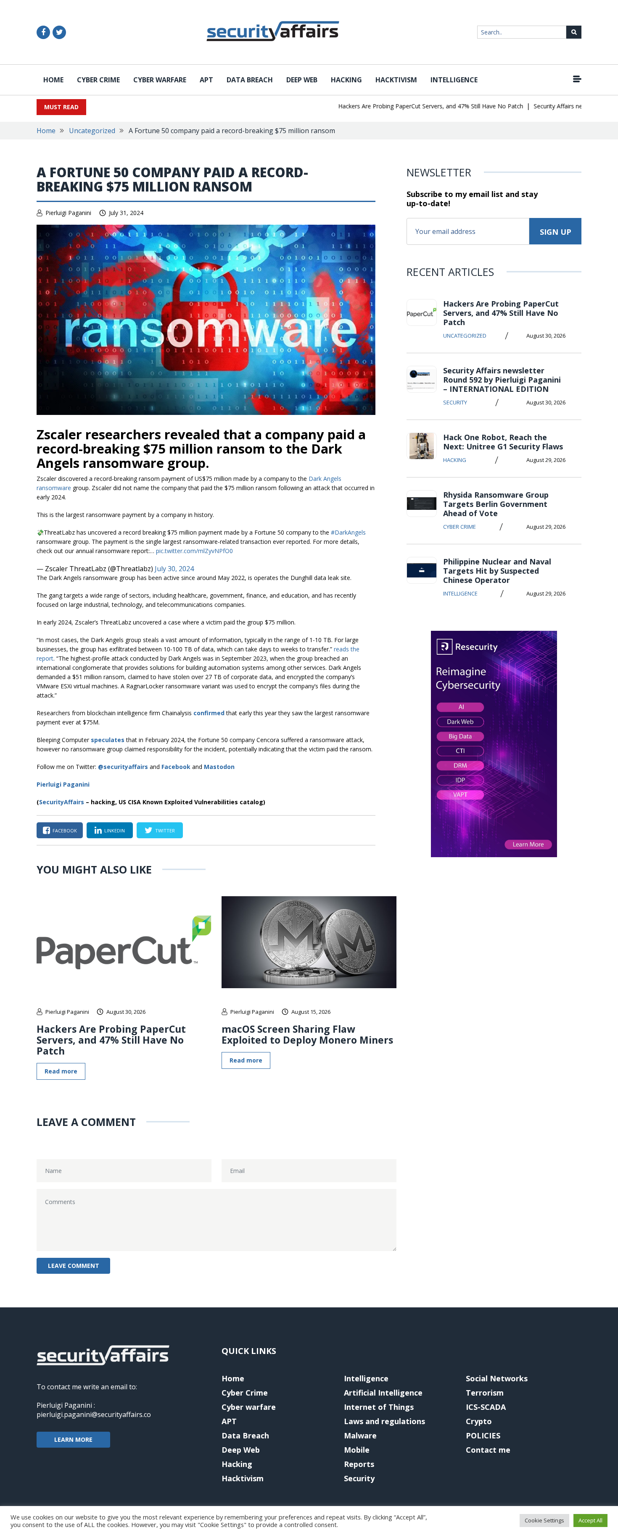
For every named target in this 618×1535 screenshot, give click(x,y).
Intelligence (454, 79)
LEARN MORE (73, 1439)
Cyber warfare (159, 79)
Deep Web (301, 79)
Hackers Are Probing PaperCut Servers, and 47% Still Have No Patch (412, 106)
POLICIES (483, 1435)
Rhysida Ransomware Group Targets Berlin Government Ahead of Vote (496, 504)
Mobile (357, 1450)
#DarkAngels (348, 532)
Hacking (346, 79)
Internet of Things (379, 1407)
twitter (165, 830)
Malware (360, 1435)
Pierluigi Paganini (68, 213)
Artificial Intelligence (383, 1393)
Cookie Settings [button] (544, 1520)
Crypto (479, 1421)
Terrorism (485, 1393)
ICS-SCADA (486, 1407)
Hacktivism (396, 79)
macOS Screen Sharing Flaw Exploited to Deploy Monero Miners (307, 1034)
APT (206, 79)
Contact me (488, 1450)
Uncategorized (92, 130)
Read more (61, 1071)
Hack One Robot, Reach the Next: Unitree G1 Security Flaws (503, 441)
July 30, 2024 (174, 568)
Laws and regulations (384, 1421)
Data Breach (250, 79)
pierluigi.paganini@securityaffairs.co (94, 1414)
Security (455, 402)
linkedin (114, 830)
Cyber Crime (98, 79)
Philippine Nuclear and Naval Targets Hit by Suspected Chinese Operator (497, 570)
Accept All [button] (590, 1520)
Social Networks (497, 1378)
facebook (65, 830)
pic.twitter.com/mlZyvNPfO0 (194, 551)
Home (53, 79)
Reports (359, 1464)
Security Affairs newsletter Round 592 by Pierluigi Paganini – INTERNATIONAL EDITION (502, 379)
